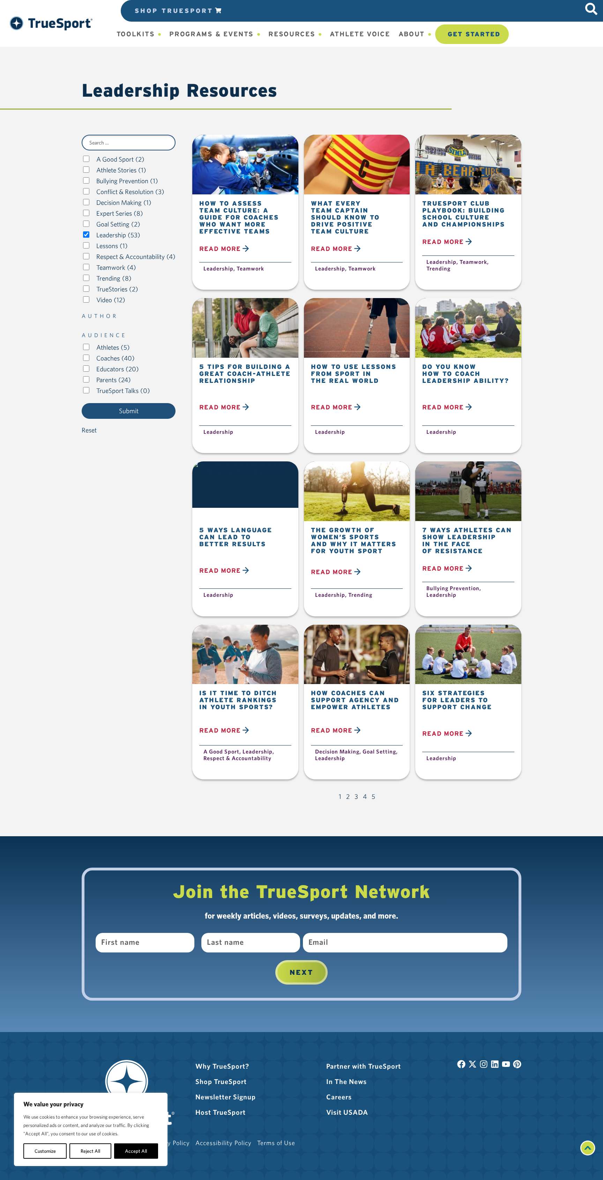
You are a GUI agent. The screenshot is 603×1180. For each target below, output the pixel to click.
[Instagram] (483, 1064)
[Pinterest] (517, 1064)
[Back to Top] (587, 1153)
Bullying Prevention (127, 181)
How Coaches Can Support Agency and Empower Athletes (355, 700)
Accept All (136, 1151)
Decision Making (123, 202)
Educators (117, 369)
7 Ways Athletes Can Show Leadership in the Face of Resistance (467, 540)
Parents (113, 380)
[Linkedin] (495, 1064)
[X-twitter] (472, 1064)
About (412, 34)
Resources (291, 34)
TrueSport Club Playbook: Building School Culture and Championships (463, 214)
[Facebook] (461, 1064)
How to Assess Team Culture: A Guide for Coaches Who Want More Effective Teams (239, 217)
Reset (89, 430)
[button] (51, 23)
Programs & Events (211, 34)
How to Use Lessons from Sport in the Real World (353, 373)
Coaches (115, 358)
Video (110, 300)
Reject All (90, 1151)
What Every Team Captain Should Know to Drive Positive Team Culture (345, 217)
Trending (114, 278)
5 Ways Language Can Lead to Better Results (235, 537)
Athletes (113, 347)
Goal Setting (118, 224)
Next (301, 972)
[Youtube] (506, 1064)
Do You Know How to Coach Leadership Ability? (465, 373)
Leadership (118, 235)
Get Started (474, 34)
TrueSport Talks (123, 390)
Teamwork (116, 267)
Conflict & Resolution (130, 191)
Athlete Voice (360, 34)
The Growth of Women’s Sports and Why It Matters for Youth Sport (353, 540)
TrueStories (117, 289)
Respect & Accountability (136, 256)
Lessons (112, 246)
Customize (45, 1151)
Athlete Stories (121, 170)
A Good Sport (120, 159)
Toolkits (136, 34)
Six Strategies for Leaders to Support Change (457, 700)
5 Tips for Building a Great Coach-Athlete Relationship (245, 373)
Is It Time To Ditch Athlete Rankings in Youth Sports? (238, 700)
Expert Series (119, 213)
